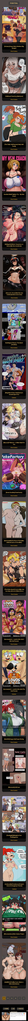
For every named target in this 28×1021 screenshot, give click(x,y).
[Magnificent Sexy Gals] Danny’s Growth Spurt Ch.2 (14, 393)
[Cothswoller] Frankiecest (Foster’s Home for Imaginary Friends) (14, 885)
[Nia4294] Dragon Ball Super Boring (14, 739)
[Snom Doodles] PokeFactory (14, 492)
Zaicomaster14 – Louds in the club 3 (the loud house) (14, 640)
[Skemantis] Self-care (14, 787)
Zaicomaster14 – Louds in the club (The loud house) (14, 690)
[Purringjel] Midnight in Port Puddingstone (14, 836)
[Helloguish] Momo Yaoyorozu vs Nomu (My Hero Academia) (14, 245)
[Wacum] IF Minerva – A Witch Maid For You (14, 443)
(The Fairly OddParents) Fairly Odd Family (14, 145)
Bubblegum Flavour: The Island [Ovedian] (14, 343)
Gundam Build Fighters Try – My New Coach (14, 195)
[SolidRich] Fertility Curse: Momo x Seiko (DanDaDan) (14, 983)
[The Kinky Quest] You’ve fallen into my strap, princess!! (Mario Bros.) (14, 590)
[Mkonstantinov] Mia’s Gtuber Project (14, 934)
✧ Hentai (20, 1008)
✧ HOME (6, 1008)
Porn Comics (14, 51)
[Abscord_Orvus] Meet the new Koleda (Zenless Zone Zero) (14, 293)
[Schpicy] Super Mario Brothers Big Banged (14, 47)
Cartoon (14, 397)
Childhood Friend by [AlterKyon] (14, 96)
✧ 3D (13, 1008)
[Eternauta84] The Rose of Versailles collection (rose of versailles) (14, 541)
